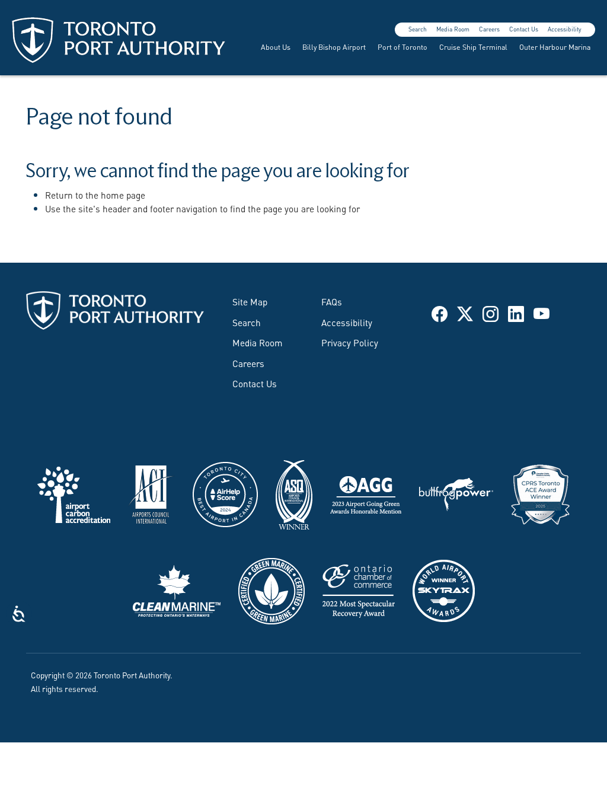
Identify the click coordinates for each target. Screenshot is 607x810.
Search (417, 28)
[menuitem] (274, 47)
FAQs (331, 301)
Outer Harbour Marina (554, 46)
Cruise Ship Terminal (473, 46)
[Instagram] (490, 312)
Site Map (249, 301)
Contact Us (523, 28)
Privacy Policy (349, 342)
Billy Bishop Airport (334, 46)
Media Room (452, 28)
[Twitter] (465, 312)
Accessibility (565, 28)
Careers (489, 28)
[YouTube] (541, 312)
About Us (275, 46)
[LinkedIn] (516, 312)
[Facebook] (439, 312)
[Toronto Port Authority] (118, 40)
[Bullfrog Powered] (456, 493)
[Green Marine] (271, 589)
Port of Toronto (402, 46)
